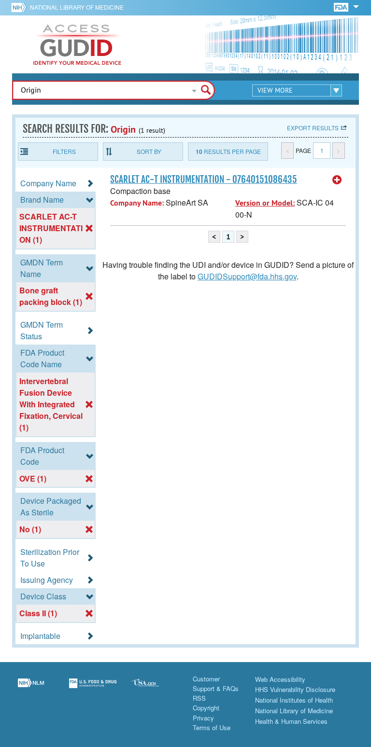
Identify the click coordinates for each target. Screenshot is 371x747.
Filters (64, 151)
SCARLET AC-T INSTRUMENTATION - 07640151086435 (203, 179)
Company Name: (137, 203)
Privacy (203, 717)
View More (275, 90)
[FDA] (342, 6)
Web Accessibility (280, 679)
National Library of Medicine (77, 7)
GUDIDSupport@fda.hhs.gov (247, 276)
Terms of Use (211, 727)
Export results (313, 128)
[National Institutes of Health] (20, 7)
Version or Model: (265, 203)
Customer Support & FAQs (216, 683)
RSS (199, 698)
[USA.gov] (154, 689)
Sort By (149, 151)
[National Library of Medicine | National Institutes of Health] (31, 689)
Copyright (206, 707)
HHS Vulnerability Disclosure (295, 689)
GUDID (77, 44)
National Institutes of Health (294, 700)
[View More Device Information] (337, 180)
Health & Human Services (291, 721)
